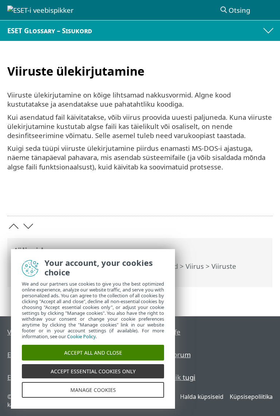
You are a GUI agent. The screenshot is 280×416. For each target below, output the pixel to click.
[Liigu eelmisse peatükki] (13, 226)
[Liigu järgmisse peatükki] (28, 226)
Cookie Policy (81, 336)
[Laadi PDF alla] (245, 199)
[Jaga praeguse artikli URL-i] (226, 199)
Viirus (195, 266)
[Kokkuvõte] (264, 199)
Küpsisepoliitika (251, 397)
